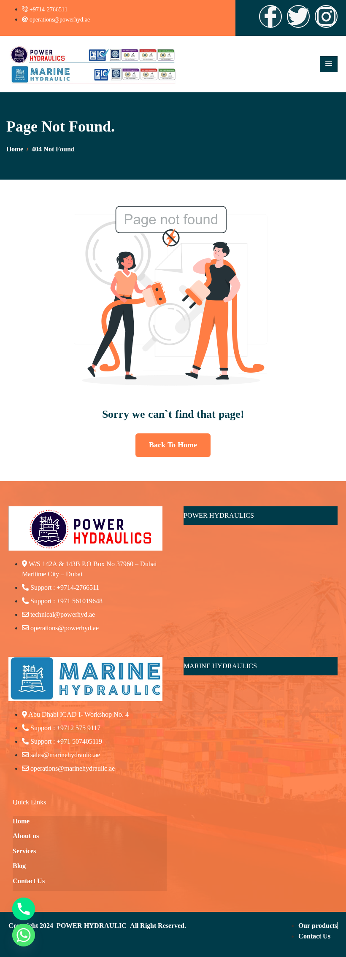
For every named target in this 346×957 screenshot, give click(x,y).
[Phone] (23, 909)
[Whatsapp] (23, 935)
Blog (19, 865)
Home (21, 821)
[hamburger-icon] (329, 64)
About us (26, 835)
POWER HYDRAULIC (92, 925)
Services (24, 851)
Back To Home (173, 445)
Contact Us (29, 880)
